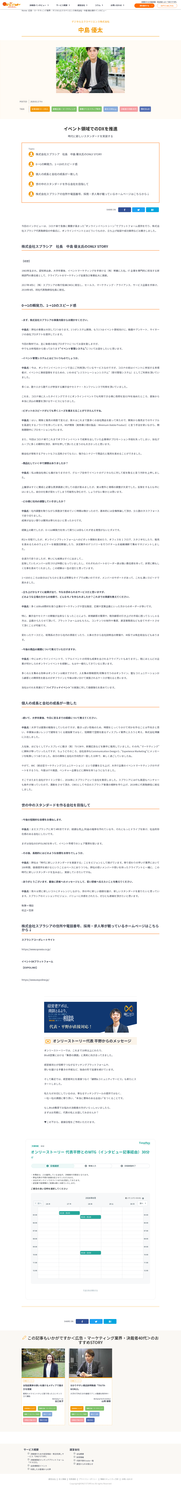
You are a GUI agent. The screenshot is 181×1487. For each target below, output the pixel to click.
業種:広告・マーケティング (64, 109)
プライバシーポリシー (88, 1479)
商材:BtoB (145, 109)
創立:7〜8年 (47, 1414)
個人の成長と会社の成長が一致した (57, 174)
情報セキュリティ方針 (109, 1479)
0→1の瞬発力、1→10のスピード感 (57, 164)
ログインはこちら (167, 6)
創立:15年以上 (111, 109)
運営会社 (52, 1479)
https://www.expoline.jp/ (35, 979)
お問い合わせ (116, 5)
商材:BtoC (90, 1420)
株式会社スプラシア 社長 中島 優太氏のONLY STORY (69, 154)
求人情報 (62, 1479)
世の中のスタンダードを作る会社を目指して (62, 184)
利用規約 (72, 1479)
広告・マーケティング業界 (39, 10)
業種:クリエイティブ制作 (90, 109)
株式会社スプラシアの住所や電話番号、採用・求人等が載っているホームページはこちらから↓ (92, 194)
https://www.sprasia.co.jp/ (36, 949)
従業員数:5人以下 (29, 1408)
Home (24, 10)
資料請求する (144, 6)
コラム (98, 5)
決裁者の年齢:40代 (128, 109)
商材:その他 (43, 1420)
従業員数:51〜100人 (40, 109)
